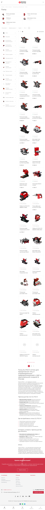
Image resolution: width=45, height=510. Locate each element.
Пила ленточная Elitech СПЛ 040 (36, 162)
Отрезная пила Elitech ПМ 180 (23, 184)
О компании (4, 475)
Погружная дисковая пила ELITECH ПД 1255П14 (37, 294)
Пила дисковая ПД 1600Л (24, 313)
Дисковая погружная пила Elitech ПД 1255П (24, 273)
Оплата (17, 477)
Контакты (32, 475)
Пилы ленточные (32, 14)
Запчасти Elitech (19, 486)
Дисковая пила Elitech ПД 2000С (36, 251)
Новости (3, 477)
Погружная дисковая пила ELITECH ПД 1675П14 (25, 294)
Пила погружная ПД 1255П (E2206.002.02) (36, 273)
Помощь (18, 475)
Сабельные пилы (10, 22)
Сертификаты (4, 482)
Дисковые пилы (31, 18)
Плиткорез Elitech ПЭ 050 (36, 184)
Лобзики (8, 18)
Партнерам (18, 484)
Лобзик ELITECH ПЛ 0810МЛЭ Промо (24, 355)
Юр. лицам (18, 482)
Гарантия (18, 481)
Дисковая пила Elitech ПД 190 (36, 140)
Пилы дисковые (10, 14)
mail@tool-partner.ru (7, 489)
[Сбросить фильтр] (29, 28)
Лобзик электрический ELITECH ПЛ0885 (36, 314)
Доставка (18, 479)
